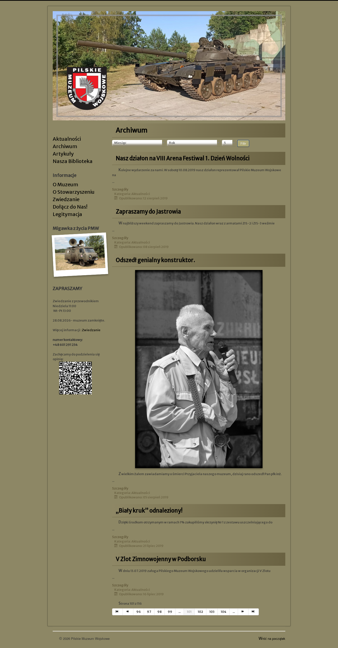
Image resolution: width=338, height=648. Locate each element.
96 (138, 612)
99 (170, 612)
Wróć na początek (272, 638)
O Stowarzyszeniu (74, 192)
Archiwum (65, 146)
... (179, 612)
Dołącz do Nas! (70, 207)
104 (223, 612)
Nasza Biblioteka (73, 161)
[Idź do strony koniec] (253, 611)
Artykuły (63, 154)
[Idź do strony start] (117, 611)
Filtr (243, 143)
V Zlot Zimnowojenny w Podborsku (161, 559)
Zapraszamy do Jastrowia (148, 211)
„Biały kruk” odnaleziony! (149, 510)
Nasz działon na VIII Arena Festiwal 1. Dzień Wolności (183, 158)
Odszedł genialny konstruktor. (155, 260)
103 (212, 612)
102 (200, 612)
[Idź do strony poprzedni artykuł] (128, 611)
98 (159, 612)
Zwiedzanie (66, 199)
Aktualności (67, 139)
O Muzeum (65, 184)
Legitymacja (67, 214)
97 (149, 612)
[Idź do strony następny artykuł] (243, 611)
